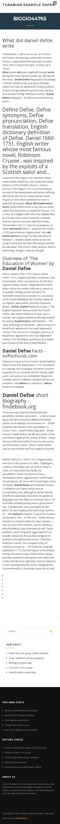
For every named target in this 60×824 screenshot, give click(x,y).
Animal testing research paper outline (23, 767)
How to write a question (22, 672)
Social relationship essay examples (22, 757)
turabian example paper (28, 5)
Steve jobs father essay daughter (21, 729)
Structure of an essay (20, 667)
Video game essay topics (17, 720)
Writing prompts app (20, 662)
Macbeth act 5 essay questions (20, 715)
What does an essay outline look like (28, 653)
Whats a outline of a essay (18, 752)
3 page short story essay (17, 725)
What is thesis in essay (16, 762)
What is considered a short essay (21, 710)
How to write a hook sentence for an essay (25, 747)
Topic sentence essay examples (26, 658)
